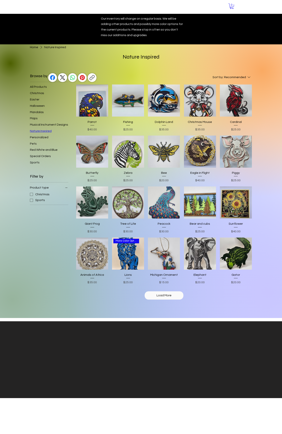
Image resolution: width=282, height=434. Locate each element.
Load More (164, 295)
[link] (231, 6)
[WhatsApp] (72, 77)
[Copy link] (92, 77)
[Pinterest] (82, 77)
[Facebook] (52, 77)
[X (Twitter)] (62, 77)
